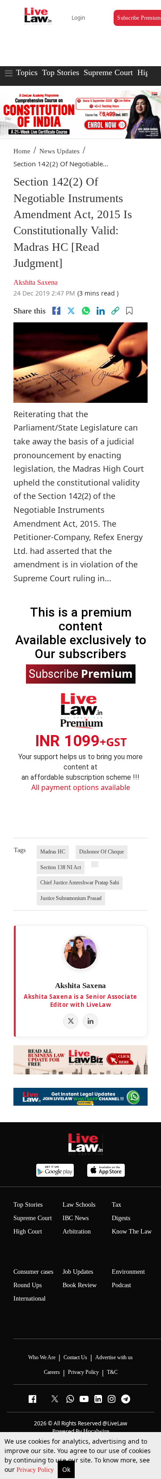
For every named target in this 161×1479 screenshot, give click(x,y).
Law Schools (79, 1204)
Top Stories (60, 72)
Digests (121, 1218)
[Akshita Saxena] (80, 952)
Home (21, 151)
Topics (27, 72)
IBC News (76, 1218)
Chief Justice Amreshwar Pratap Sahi (79, 882)
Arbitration (77, 1231)
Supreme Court (108, 72)
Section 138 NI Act (60, 867)
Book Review (80, 1285)
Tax (116, 1204)
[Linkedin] (101, 311)
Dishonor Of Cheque (101, 852)
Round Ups (27, 1285)
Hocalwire (96, 1431)
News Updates (59, 151)
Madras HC (52, 852)
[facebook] (56, 311)
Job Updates (78, 1271)
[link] (115, 311)
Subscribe (81, 673)
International (29, 1298)
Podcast (121, 1285)
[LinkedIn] (90, 1021)
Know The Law (132, 1231)
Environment (128, 1271)
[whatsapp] (86, 311)
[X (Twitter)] (70, 1021)
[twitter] (71, 311)
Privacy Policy (36, 1469)
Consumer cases (33, 1271)
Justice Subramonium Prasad (71, 898)
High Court (27, 1231)
